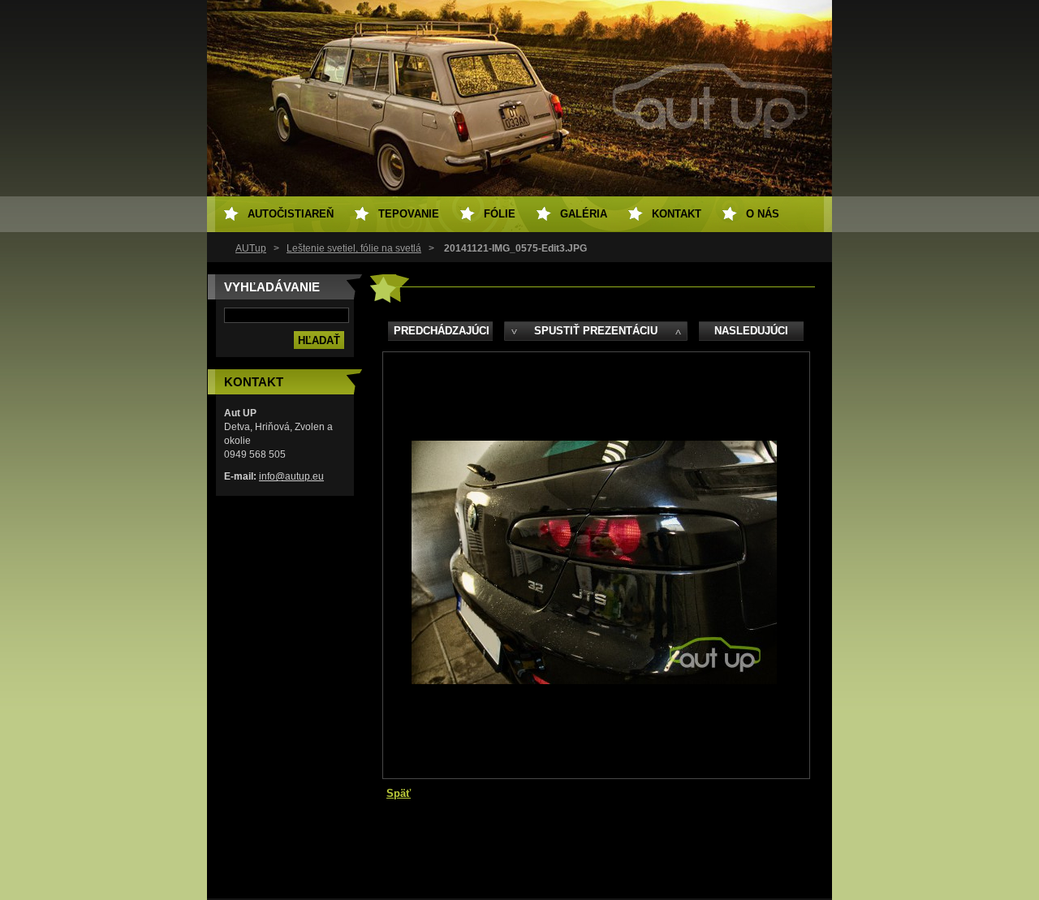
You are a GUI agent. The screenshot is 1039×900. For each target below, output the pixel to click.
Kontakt (676, 214)
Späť (398, 793)
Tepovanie (408, 214)
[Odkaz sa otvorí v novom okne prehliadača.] (594, 680)
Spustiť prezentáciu (595, 331)
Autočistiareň (291, 214)
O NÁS (762, 214)
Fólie (499, 214)
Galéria (583, 214)
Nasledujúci (751, 331)
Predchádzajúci (441, 331)
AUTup (250, 248)
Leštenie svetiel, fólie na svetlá (354, 248)
